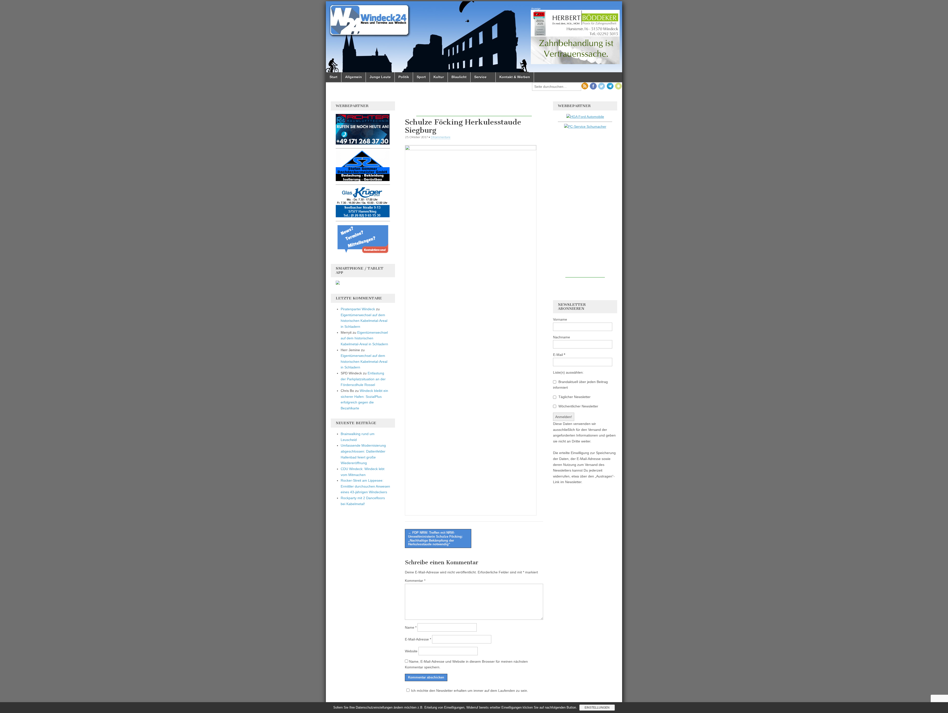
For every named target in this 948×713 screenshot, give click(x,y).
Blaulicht (459, 77)
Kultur (439, 77)
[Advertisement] (474, 108)
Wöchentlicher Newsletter (577, 406)
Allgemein (353, 77)
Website (411, 651)
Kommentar (415, 581)
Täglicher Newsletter (574, 397)
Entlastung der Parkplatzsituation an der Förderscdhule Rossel (363, 379)
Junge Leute (380, 77)
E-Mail (559, 355)
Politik (403, 77)
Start (333, 77)
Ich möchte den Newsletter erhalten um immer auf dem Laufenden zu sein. (469, 691)
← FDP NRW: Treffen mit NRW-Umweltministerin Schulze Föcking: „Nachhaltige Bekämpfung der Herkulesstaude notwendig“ (435, 538)
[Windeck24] (474, 36)
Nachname (561, 337)
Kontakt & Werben (514, 77)
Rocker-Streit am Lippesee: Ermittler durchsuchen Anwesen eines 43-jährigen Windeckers (365, 486)
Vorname (560, 319)
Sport (421, 77)
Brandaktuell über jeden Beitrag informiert (580, 385)
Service (480, 77)
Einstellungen (597, 707)
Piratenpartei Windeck (358, 309)
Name (410, 627)
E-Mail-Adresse (418, 639)
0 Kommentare (440, 137)
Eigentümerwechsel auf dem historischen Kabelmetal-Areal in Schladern (364, 321)
